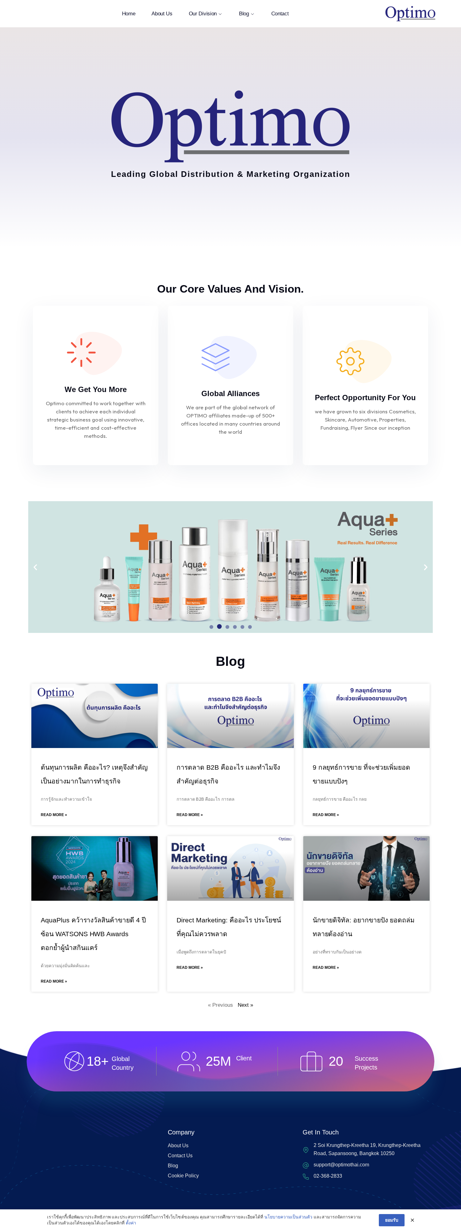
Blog (244, 14)
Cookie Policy (183, 1175)
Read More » (54, 815)
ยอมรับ (391, 1220)
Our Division (203, 14)
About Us (161, 14)
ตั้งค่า (131, 1222)
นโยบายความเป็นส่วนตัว (288, 1216)
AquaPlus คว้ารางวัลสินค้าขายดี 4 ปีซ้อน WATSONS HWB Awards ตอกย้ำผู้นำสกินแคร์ (93, 933)
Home (128, 14)
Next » (245, 1005)
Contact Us (180, 1155)
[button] (35, 567)
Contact (280, 14)
